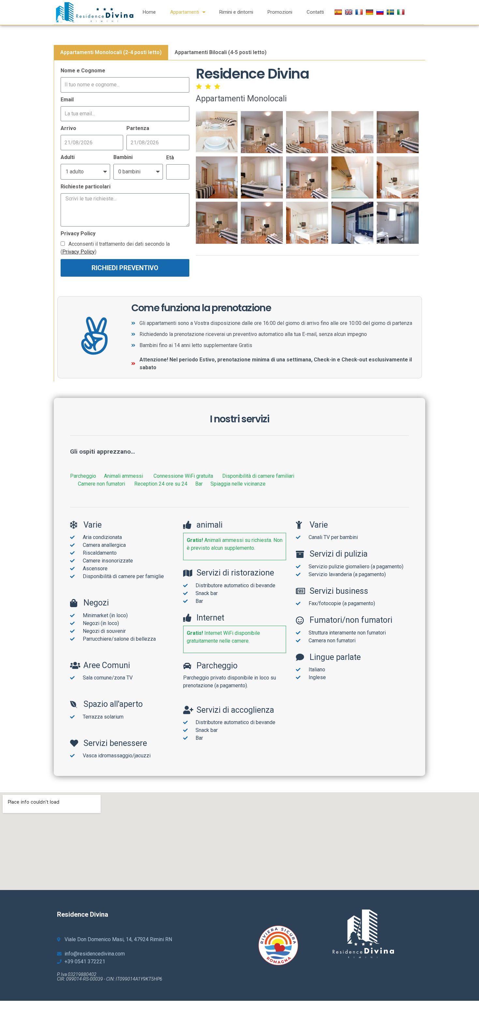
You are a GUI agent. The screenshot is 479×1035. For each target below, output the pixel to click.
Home (149, 12)
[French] (360, 11)
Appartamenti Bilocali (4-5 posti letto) (221, 52)
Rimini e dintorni (236, 12)
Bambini (123, 157)
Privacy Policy (78, 233)
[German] (370, 11)
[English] (349, 11)
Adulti (68, 157)
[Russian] (380, 11)
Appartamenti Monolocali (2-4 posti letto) (111, 52)
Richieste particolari (85, 186)
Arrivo (68, 128)
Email (67, 99)
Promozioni (280, 12)
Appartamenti (184, 12)
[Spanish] (339, 11)
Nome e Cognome (83, 70)
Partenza (137, 128)
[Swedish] (391, 11)
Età (170, 157)
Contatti (315, 12)
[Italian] (401, 11)
